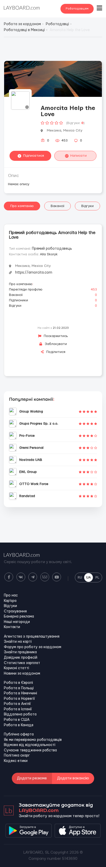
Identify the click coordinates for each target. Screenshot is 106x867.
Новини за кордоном (22, 673)
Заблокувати (55, 344)
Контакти (12, 627)
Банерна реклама (19, 616)
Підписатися (33, 155)
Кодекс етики (16, 761)
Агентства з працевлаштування (31, 636)
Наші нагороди (17, 622)
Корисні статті (16, 668)
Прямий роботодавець (52, 248)
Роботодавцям (77, 8)
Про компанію (22, 206)
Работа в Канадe (18, 725)
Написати (78, 155)
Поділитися (55, 352)
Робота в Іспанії (18, 709)
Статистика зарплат (22, 663)
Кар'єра (10, 601)
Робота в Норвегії (19, 699)
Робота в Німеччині (20, 693)
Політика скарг (17, 755)
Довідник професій (20, 657)
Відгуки (87, 206)
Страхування (15, 611)
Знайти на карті (18, 642)
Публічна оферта (19, 734)
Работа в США (17, 720)
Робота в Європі (18, 683)
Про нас (11, 595)
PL (97, 577)
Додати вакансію (73, 778)
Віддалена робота (20, 714)
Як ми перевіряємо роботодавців (33, 740)
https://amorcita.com (33, 272)
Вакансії (57, 206)
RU (80, 577)
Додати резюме (32, 778)
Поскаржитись (55, 336)
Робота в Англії (17, 704)
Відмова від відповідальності (29, 745)
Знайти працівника (20, 652)
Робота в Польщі (19, 688)
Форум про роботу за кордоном (32, 647)
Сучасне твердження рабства (30, 750)
